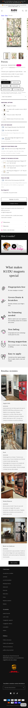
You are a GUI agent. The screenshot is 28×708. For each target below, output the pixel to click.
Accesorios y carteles (8, 573)
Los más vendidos (7, 580)
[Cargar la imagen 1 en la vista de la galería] (7, 56)
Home (2, 15)
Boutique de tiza (7, 583)
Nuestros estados (7, 600)
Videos (4, 630)
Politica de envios (7, 640)
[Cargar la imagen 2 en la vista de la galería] (14, 56)
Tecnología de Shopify (17, 705)
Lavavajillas (5, 627)
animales (5, 576)
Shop (6, 15)
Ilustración (5, 587)
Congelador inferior (7, 623)
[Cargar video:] (14, 246)
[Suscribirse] (23, 687)
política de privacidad (8, 650)
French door (6, 82)
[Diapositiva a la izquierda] (1, 56)
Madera (5, 604)
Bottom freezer (6, 89)
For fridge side (18, 89)
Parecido (5, 590)
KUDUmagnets (11, 705)
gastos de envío (12, 67)
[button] (2, 10)
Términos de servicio (8, 646)
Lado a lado (6, 617)
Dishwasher (15, 86)
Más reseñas (14, 562)
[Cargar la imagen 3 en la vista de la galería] (21, 56)
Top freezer (6, 86)
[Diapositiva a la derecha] (26, 56)
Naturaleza (5, 593)
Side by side (16, 82)
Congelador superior (8, 620)
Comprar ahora (14, 203)
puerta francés (6, 613)
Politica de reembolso (8, 643)
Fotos (4, 597)
